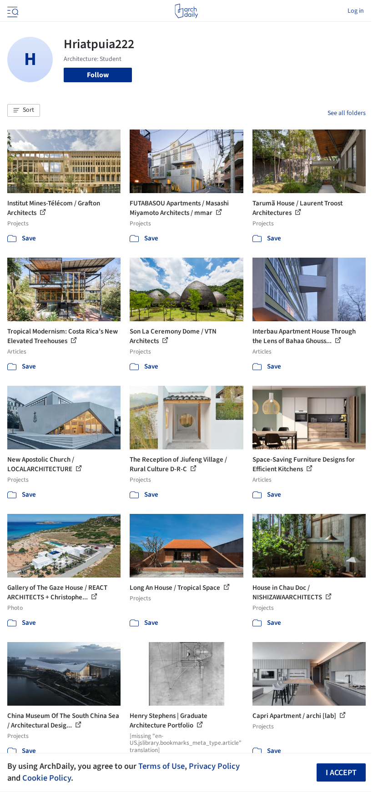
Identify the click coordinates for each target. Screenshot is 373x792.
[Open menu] (11, 11)
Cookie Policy (46, 778)
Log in (356, 11)
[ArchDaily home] (186, 11)
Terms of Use (161, 766)
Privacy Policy (214, 766)
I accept (341, 772)
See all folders (347, 113)
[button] (23, 110)
